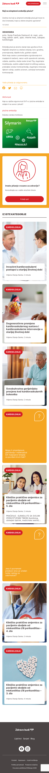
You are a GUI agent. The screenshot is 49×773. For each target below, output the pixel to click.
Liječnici (18, 739)
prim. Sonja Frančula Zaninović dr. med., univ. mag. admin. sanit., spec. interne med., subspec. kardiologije (23, 37)
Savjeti (26, 739)
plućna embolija (9, 110)
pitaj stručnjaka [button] (33, 3)
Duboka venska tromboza (12, 115)
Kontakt (14, 760)
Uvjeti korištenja (32, 760)
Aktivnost (6, 97)
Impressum (21, 760)
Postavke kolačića (31, 765)
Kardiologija (13, 227)
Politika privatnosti (17, 765)
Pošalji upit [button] (24, 199)
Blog (33, 739)
